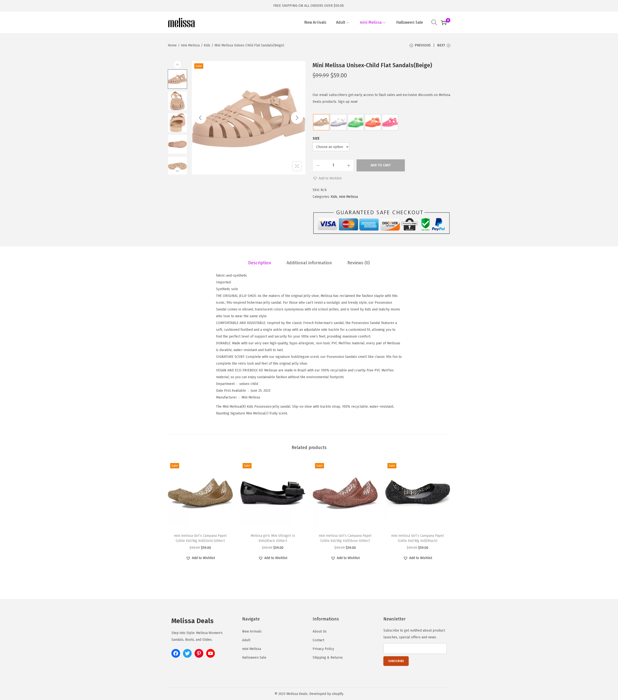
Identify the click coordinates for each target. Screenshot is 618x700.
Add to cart (381, 165)
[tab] (259, 262)
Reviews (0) (358, 262)
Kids (207, 45)
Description (259, 262)
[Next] (297, 118)
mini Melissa (190, 45)
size (316, 138)
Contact (318, 640)
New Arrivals (252, 631)
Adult (246, 640)
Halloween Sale (254, 658)
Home (172, 45)
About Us (320, 631)
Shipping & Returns (328, 658)
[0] (444, 22)
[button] (327, 178)
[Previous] (200, 118)
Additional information (309, 262)
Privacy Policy (323, 649)
